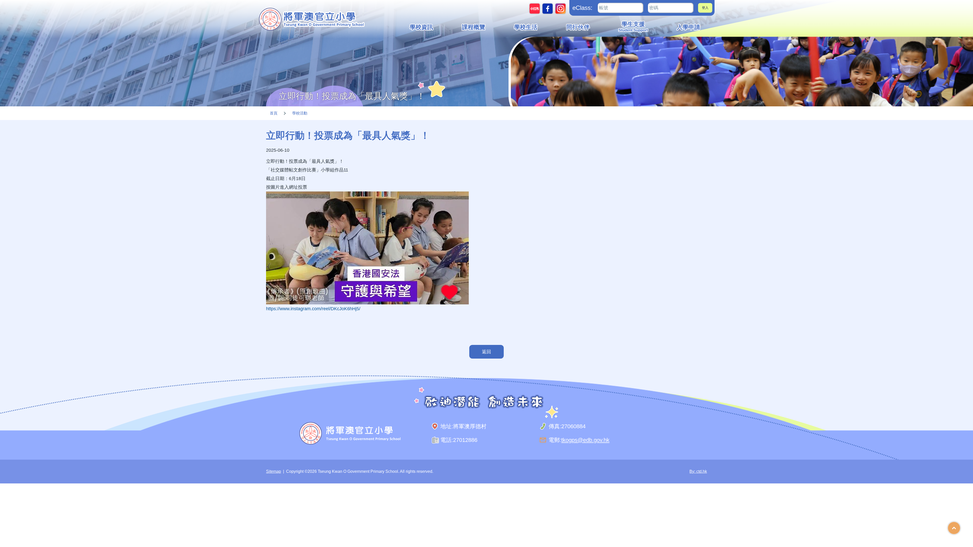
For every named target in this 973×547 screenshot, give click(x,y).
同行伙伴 (578, 27)
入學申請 (688, 27)
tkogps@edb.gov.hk (585, 440)
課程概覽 (473, 27)
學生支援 (633, 26)
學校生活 (525, 27)
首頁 (273, 113)
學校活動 (299, 113)
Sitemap (273, 471)
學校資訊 (421, 27)
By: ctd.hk (698, 471)
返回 (486, 351)
